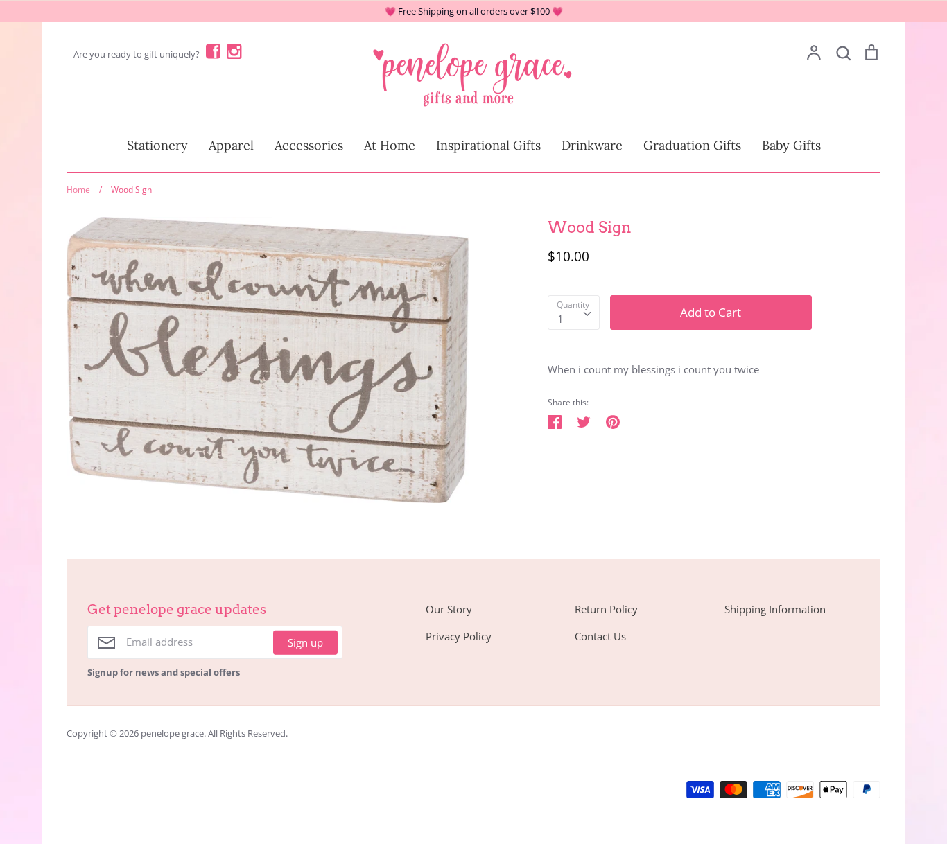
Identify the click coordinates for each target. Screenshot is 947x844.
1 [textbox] (560, 319)
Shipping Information (775, 609)
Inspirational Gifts (488, 145)
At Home (389, 145)
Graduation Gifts (692, 145)
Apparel (231, 145)
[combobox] (574, 312)
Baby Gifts (791, 145)
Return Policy (606, 609)
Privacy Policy (459, 636)
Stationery (157, 145)
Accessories (309, 145)
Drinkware (592, 145)
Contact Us (600, 636)
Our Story (449, 609)
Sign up (305, 642)
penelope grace (172, 733)
